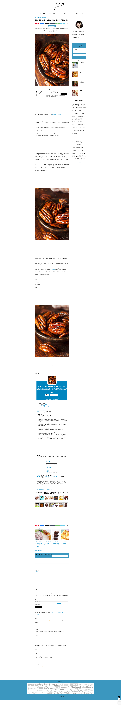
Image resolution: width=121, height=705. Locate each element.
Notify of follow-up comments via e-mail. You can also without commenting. (50, 604)
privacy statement (76, 131)
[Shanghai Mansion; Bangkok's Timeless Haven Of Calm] (75, 84)
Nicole (56, 399)
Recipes (39, 17)
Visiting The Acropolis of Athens (83, 91)
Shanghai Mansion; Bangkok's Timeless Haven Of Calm (83, 82)
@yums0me (47, 476)
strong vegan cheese (56, 114)
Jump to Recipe (52, 26)
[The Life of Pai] (75, 65)
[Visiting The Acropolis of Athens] (75, 93)
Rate (57, 394)
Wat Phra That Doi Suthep (82, 72)
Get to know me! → (76, 37)
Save (37, 23)
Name (36, 585)
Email (36, 589)
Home (36, 17)
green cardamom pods (45, 406)
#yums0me (56, 476)
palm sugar (43, 405)
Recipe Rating (37, 570)
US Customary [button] (43, 410)
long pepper (52, 269)
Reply (36, 624)
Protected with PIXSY (39, 550)
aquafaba (45, 404)
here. (73, 159)
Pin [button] (52, 394)
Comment (37, 574)
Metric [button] (38, 410)
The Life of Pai (82, 62)
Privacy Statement (60, 696)
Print (48, 394)
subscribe (59, 603)
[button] (50, 392)
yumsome (60, 6)
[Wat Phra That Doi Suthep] (75, 74)
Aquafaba (44, 17)
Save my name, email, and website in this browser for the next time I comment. (52, 595)
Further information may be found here (44, 489)
